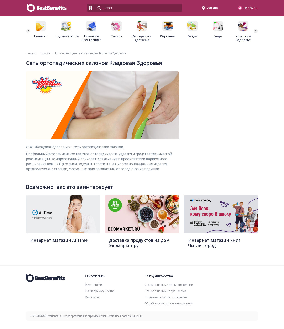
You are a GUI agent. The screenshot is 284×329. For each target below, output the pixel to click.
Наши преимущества (100, 291)
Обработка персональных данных (168, 303)
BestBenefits (94, 285)
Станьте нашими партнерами (165, 291)
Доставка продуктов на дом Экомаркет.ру (139, 243)
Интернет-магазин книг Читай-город (214, 243)
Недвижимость (66, 36)
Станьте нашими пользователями (168, 285)
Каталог (31, 53)
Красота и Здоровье (243, 38)
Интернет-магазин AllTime (59, 240)
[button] (255, 31)
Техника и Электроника (91, 38)
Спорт (218, 36)
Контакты (92, 297)
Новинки (40, 36)
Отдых (193, 36)
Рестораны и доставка (142, 38)
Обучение (167, 36)
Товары (117, 36)
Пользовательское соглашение (166, 297)
